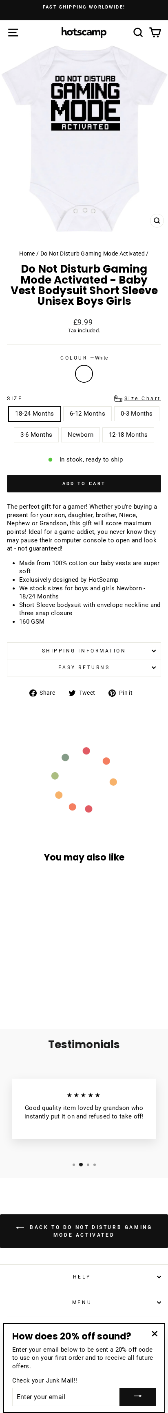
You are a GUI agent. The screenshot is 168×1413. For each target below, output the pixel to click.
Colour (84, 358)
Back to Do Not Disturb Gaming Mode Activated (90, 1231)
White (84, 374)
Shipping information (84, 651)
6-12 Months (87, 413)
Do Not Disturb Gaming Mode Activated (92, 253)
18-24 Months (34, 413)
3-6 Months (36, 434)
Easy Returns (84, 667)
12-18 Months (128, 434)
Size (84, 398)
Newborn (80, 434)
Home (27, 253)
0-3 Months (137, 413)
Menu (82, 1302)
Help (82, 1277)
